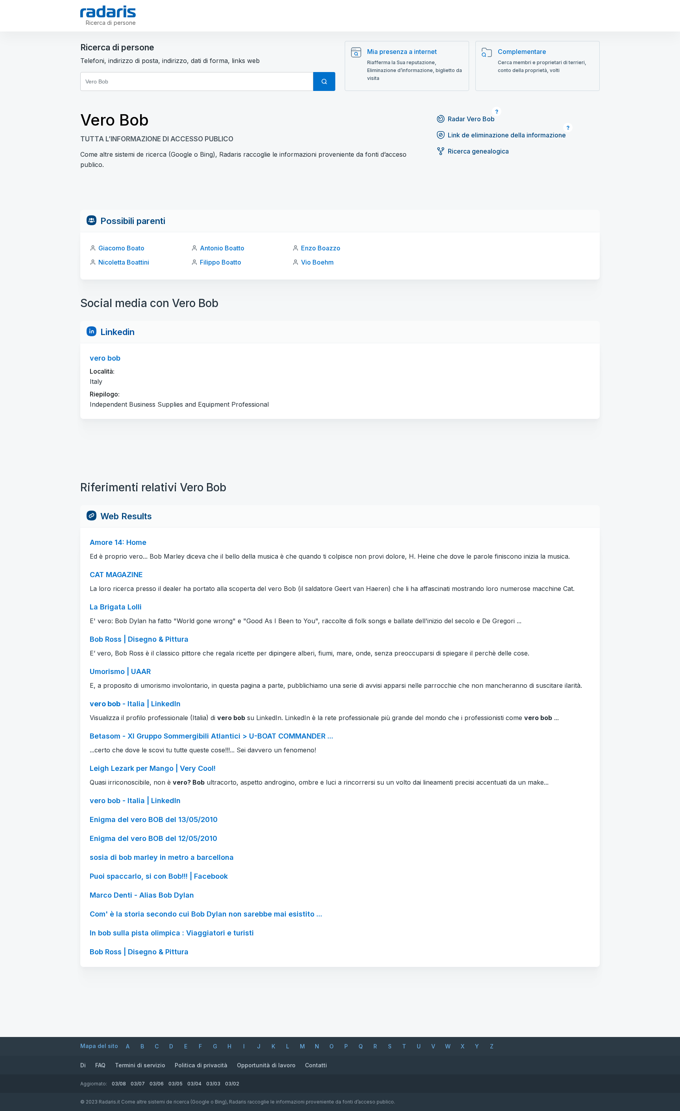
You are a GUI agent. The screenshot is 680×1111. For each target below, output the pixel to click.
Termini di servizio (140, 1065)
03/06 (157, 1084)
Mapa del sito (99, 1045)
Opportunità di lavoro (266, 1065)
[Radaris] (108, 11)
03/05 (175, 1084)
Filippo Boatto (220, 262)
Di (83, 1065)
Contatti (316, 1065)
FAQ (100, 1065)
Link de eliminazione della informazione (507, 135)
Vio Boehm (317, 262)
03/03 (213, 1084)
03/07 (138, 1084)
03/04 (194, 1084)
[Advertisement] (340, 192)
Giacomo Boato (121, 248)
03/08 (119, 1084)
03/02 (232, 1084)
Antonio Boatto (222, 248)
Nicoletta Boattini (123, 262)
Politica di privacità (201, 1065)
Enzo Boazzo (320, 248)
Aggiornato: (93, 1084)
